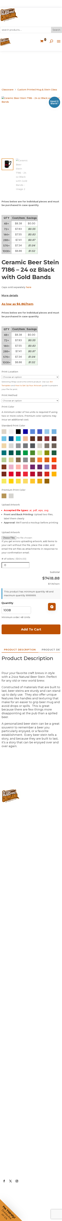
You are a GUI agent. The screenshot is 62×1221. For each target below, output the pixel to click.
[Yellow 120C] (25, 481)
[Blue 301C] (11, 438)
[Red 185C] (11, 474)
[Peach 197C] (25, 467)
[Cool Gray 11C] (32, 445)
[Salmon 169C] (18, 467)
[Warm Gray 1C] (39, 445)
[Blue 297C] (4, 438)
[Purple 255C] (32, 467)
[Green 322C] (4, 452)
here (28, 287)
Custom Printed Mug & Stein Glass (37, 89)
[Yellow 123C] (32, 481)
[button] (11, 1210)
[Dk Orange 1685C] (4, 467)
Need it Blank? (54, 102)
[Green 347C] (25, 452)
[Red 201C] (39, 474)
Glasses (11, 892)
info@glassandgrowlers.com (28, 824)
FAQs (9, 1094)
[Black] (18, 431)
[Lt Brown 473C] (25, 438)
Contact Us (14, 1170)
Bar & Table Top (18, 973)
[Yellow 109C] (11, 481)
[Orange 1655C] (54, 460)
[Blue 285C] (32, 431)
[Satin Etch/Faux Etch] (4, 431)
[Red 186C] (18, 474)
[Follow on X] (10, 1181)
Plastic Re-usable (19, 918)
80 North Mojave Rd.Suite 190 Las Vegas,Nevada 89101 (29, 839)
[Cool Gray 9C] (25, 445)
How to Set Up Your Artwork (28, 385)
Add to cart (31, 629)
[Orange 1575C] (39, 460)
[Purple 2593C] (47, 467)
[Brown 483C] (39, 438)
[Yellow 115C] (18, 481)
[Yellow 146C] (47, 481)
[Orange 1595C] (47, 460)
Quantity (7, 603)
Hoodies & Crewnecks (23, 1049)
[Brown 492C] (47, 438)
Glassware (8, 89)
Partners (12, 1107)
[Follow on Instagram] (16, 1181)
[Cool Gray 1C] (11, 445)
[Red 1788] (25, 474)
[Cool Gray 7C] (18, 445)
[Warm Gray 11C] (54, 445)
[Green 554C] (54, 452)
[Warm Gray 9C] (47, 445)
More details (10, 295)
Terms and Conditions (23, 1157)
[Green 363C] (32, 452)
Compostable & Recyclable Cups (27, 933)
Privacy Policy (16, 1145)
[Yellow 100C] (4, 481)
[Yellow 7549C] (54, 474)
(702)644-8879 (17, 812)
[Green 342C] (18, 452)
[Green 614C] (11, 460)
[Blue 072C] (25, 431)
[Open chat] (52, 606)
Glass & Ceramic (18, 905)
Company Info (16, 1082)
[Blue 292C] (54, 431)
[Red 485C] (47, 474)
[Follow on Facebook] (4, 1181)
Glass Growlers (17, 867)
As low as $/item (17, 304)
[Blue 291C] (47, 431)
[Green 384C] (47, 452)
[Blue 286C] (39, 431)
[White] (11, 431)
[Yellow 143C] (39, 481)
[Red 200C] (32, 474)
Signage (11, 998)
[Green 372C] (39, 452)
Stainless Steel (17, 948)
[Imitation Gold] (18, 460)
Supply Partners (18, 1119)
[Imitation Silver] (25, 460)
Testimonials (15, 1132)
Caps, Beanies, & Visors (23, 1024)
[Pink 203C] (11, 467)
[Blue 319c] (18, 438)
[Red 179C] (54, 467)
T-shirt (10, 1036)
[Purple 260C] (39, 467)
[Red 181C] (4, 474)
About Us (13, 1069)
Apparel (11, 1011)
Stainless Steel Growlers (25, 880)
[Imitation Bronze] (32, 460)
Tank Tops (13, 1061)
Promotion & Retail (20, 986)
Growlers (12, 855)
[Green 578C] (4, 460)
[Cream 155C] (4, 445)
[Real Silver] (11, 496)
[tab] (20, 649)
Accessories (15, 961)
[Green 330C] (11, 452)
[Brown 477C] (32, 438)
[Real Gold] (4, 496)
